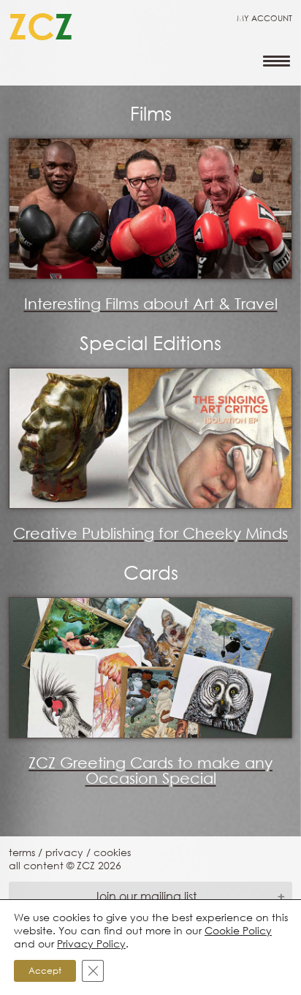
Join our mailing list (145, 896)
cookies (112, 852)
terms (22, 852)
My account (264, 18)
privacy (64, 852)
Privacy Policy (91, 943)
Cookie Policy (238, 930)
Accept (44, 970)
